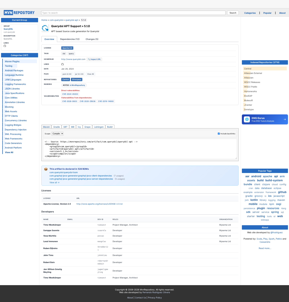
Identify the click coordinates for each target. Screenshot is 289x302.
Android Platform (13, 147)
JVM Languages (13, 79)
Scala (259, 238)
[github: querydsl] (5, 46)
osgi (278, 203)
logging (272, 200)
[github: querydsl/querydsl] (62, 64)
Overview (49, 39)
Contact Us (140, 297)
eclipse (277, 188)
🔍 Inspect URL (94, 59)
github (282, 192)
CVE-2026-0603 (69, 101)
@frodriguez (276, 232)
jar (79, 74)
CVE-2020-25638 (87, 101)
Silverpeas (76, 79)
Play (265, 238)
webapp (265, 219)
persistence (250, 208)
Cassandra (265, 242)
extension (259, 192)
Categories (250, 13)
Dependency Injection (15, 129)
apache (268, 176)
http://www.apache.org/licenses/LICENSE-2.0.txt (99, 204)
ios (270, 195)
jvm (247, 200)
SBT (65, 127)
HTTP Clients (11, 116)
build (260, 180)
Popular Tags (265, 171)
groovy (259, 195)
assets (251, 180)
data (257, 188)
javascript (279, 195)
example (248, 192)
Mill (72, 127)
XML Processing (13, 134)
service (265, 212)
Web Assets (11, 111)
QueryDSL (8, 29)
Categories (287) (19, 55)
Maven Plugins (12, 61)
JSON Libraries (12, 88)
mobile (253, 203)
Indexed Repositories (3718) (265, 62)
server (256, 211)
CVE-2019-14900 (106, 101)
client (257, 184)
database (266, 188)
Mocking (9, 107)
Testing (8, 66)
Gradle (56, 127)
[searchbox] (133, 13)
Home (44, 20)
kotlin (254, 199)
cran (251, 188)
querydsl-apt (71, 20)
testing (261, 216)
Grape (87, 127)
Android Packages (14, 70)
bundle (248, 184)
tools (269, 216)
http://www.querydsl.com (73, 59)
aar (247, 176)
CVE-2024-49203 (70, 94)
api (276, 176)
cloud (275, 184)
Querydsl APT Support (66, 26)
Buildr (110, 127)
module (263, 204)
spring (275, 211)
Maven (46, 127)
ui (274, 216)
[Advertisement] (144, 4)
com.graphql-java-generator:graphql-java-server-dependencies (82, 178)
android (256, 176)
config (283, 184)
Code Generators (13, 143)
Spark (272, 238)
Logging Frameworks (15, 84)
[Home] (19, 14)
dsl (64, 53)
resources (273, 208)
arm (282, 176)
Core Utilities (11, 97)
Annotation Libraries (15, 102)
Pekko (279, 238)
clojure (266, 184)
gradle (249, 195)
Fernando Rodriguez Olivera (156, 292)
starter (251, 216)
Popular (267, 13)
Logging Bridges (13, 125)
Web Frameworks (13, 138)
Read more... (265, 248)
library (263, 200)
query (71, 53)
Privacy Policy (155, 297)
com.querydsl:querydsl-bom (64, 172)
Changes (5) (92, 39)
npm (272, 203)
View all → (54, 182)
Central (65, 79)
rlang (283, 208)
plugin (261, 208)
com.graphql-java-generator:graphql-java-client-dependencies (81, 175)
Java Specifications (14, 93)
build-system (274, 180)
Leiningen (99, 127)
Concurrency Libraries (16, 120)
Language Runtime (14, 75)
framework (271, 192)
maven (281, 199)
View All (90, 74)
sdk (248, 211)
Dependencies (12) (70, 39)
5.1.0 (87, 26)
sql (282, 212)
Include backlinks (228, 133)
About (282, 13)
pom (67, 74)
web (280, 216)
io (266, 196)
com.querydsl (56, 20)
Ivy (79, 127)
